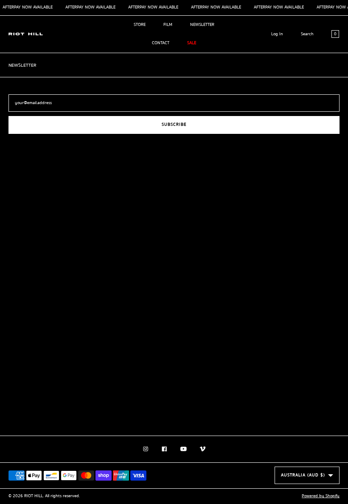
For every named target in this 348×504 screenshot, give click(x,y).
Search (307, 34)
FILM (167, 24)
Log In (277, 34)
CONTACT (160, 43)
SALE (191, 43)
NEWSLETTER (202, 24)
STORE (140, 24)
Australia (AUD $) (303, 475)
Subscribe (174, 124)
